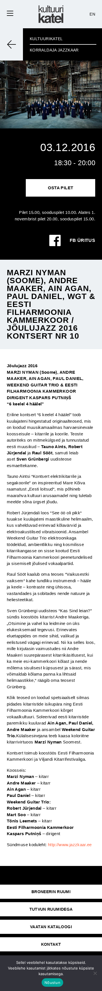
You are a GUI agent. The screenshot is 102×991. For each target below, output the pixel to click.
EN (92, 14)
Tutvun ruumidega (51, 909)
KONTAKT (51, 944)
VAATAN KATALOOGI (51, 927)
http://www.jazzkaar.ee (70, 844)
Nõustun (52, 982)
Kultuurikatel (46, 38)
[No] (95, 973)
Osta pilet (60, 187)
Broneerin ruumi (51, 891)
